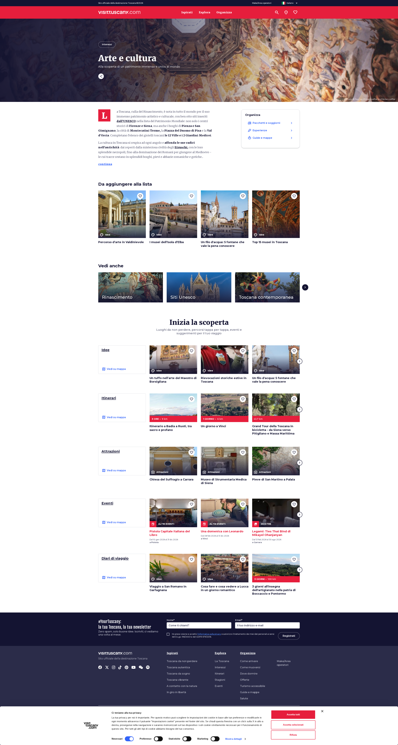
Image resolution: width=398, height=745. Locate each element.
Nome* (170, 620)
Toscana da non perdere (182, 661)
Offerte (244, 679)
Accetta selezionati (293, 724)
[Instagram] (113, 668)
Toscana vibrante (177, 679)
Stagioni (220, 679)
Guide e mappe (249, 692)
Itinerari (219, 673)
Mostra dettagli (233, 739)
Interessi (220, 667)
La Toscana (222, 661)
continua (105, 164)
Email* (238, 620)
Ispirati (172, 653)
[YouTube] (133, 668)
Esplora (220, 653)
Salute (244, 698)
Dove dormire (248, 673)
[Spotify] (148, 668)
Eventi (219, 686)
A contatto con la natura (182, 686)
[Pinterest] (126, 668)
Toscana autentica (178, 667)
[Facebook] (100, 668)
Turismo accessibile (252, 686)
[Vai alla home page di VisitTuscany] (119, 12)
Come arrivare (249, 661)
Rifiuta (293, 735)
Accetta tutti (293, 714)
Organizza (247, 653)
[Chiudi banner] (322, 711)
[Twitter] (107, 668)
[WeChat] (141, 668)
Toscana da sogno (178, 673)
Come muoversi (250, 667)
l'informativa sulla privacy (209, 634)
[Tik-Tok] (120, 668)
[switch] (158, 738)
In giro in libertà (176, 692)
